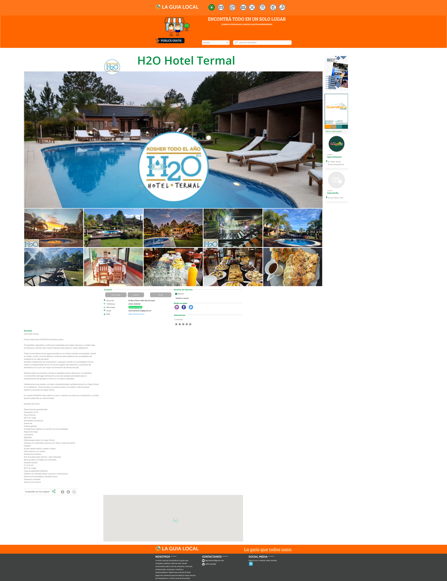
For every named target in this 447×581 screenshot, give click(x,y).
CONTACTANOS (212, 557)
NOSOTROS (163, 557)
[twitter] (68, 492)
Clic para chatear (135, 307)
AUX (178, 308)
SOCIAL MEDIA (259, 557)
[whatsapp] (74, 492)
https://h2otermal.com (136, 314)
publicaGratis (169, 39)
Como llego (115, 295)
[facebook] (62, 492)
